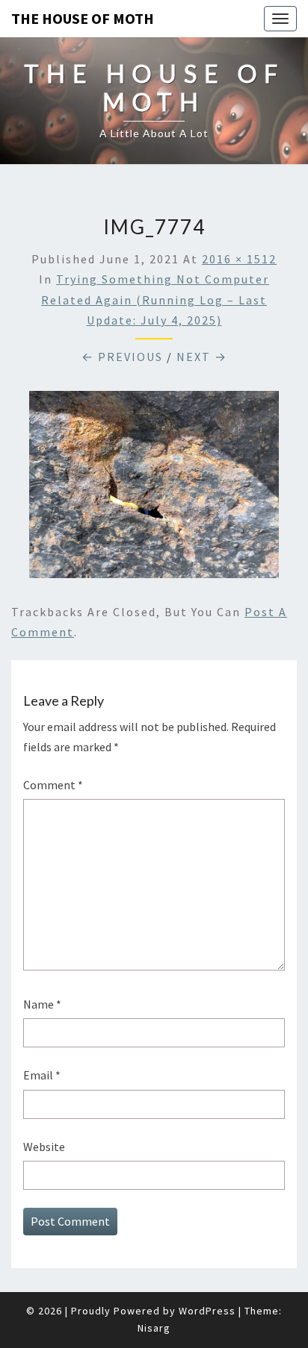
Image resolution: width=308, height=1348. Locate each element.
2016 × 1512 (239, 258)
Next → (201, 356)
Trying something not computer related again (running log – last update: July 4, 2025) (155, 299)
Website (44, 1146)
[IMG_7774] (154, 488)
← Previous (122, 356)
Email (42, 1075)
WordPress (207, 1310)
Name (42, 1004)
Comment (53, 784)
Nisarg (154, 1328)
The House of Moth (82, 18)
